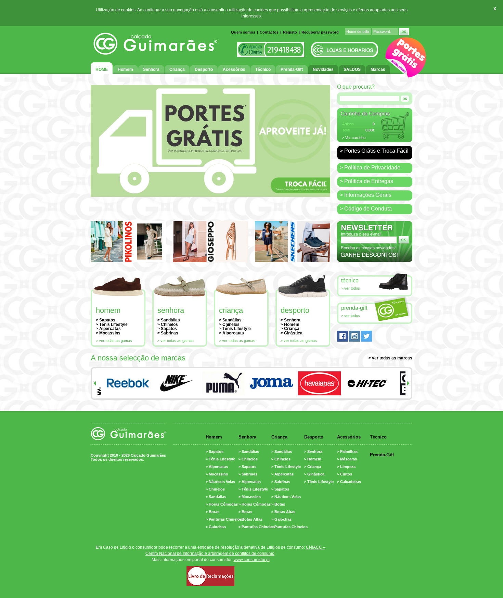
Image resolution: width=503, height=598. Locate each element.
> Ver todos (350, 288)
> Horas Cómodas (222, 504)
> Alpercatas (108, 328)
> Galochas (216, 527)
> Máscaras (347, 459)
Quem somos (243, 32)
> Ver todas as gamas (114, 341)
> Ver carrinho (353, 138)
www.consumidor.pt (252, 559)
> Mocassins (108, 333)
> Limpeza (346, 467)
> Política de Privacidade (370, 167)
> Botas (212, 512)
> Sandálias (168, 320)
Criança (231, 310)
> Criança (290, 328)
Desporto (295, 310)
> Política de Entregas (366, 181)
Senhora (170, 310)
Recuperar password (320, 32)
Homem (108, 310)
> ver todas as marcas (390, 358)
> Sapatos (105, 320)
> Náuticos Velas (220, 482)
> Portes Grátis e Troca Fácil (374, 151)
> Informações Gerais (365, 195)
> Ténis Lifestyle (112, 324)
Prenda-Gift (354, 308)
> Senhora (290, 320)
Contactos (269, 32)
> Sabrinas (167, 333)
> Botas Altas (250, 519)
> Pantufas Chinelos (224, 519)
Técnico (350, 280)
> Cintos (344, 474)
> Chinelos (167, 324)
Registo (290, 32)
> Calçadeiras (349, 482)
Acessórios (349, 437)
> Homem (290, 324)
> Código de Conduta (366, 209)
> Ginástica (291, 333)
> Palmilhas (347, 451)
